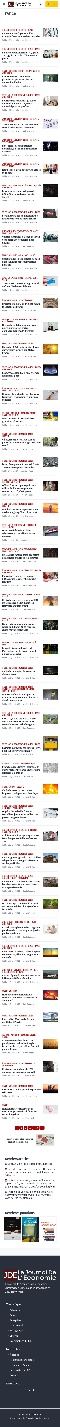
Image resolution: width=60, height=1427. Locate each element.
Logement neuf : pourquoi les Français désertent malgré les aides (21, 35)
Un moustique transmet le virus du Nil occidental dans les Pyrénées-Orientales (20, 906)
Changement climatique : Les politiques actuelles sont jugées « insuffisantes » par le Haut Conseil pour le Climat (20, 1044)
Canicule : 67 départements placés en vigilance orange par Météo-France (20, 350)
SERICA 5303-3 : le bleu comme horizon (30, 1163)
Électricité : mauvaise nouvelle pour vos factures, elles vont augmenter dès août (21, 954)
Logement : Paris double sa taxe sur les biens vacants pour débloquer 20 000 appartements (21, 884)
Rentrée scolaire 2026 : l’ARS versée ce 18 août (21, 171)
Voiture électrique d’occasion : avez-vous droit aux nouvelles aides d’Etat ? (21, 239)
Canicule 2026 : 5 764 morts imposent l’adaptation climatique (20, 792)
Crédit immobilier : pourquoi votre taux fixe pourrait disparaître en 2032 (20, 838)
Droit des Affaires (30, 969)
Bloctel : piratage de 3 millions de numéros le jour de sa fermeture (20, 217)
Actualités (23, 29)
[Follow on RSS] (33, 1390)
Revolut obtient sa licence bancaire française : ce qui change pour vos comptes (20, 397)
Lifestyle (28, 277)
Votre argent (7, 73)
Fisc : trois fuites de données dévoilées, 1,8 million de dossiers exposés (19, 148)
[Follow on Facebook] (25, 1390)
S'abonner (52, 4)
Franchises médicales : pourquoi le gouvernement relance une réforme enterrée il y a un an (21, 769)
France (30, 29)
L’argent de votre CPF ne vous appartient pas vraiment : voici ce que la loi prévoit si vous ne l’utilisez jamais (29, 1195)
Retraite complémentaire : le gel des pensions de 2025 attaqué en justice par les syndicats (21, 930)
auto (4, 231)
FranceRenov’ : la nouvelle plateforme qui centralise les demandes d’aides (17, 79)
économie (5, 388)
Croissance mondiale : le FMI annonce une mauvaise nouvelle (19, 1070)
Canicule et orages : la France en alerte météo (19, 673)
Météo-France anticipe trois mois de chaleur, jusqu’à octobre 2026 (20, 511)
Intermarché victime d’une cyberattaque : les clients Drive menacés (18, 533)
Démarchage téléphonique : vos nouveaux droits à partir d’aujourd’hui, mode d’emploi (19, 328)
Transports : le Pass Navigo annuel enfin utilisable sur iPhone (20, 285)
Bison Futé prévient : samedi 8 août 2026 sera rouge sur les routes (20, 466)
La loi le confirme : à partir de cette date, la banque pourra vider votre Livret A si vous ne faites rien (30, 1172)
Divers (27, 594)
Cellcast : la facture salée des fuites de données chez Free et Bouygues (20, 556)
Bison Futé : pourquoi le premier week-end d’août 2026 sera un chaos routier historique (19, 627)
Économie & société (9, 29)
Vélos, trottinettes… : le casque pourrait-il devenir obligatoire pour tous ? (21, 442)
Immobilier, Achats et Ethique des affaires (18, 688)
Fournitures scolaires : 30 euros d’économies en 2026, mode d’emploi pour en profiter (19, 103)
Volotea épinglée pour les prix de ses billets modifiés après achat (21, 977)
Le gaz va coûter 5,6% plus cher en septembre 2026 (20, 374)
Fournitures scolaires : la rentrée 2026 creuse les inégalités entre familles (19, 579)
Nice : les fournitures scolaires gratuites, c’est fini (18, 420)
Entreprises (6, 319)
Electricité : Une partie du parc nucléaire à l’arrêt (18, 1021)
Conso (30, 48)
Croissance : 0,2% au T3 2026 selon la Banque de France (21, 305)
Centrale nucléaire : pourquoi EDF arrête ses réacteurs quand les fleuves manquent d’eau (20, 603)
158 (36, 1127)
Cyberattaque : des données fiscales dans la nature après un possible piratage (21, 261)
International (7, 1065)
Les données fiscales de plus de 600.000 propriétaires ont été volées (18, 194)
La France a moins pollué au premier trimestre (21, 1091)
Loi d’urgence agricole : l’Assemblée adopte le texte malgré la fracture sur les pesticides (21, 860)
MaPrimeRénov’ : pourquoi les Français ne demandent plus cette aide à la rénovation (20, 697)
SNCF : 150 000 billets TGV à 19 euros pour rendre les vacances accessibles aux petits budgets (19, 721)
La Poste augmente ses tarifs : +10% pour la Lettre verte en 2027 (21, 749)
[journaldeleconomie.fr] (19, 4)
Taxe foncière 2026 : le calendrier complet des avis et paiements (20, 126)
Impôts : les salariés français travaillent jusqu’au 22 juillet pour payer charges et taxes (20, 814)
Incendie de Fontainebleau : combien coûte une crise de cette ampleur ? (19, 997)
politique (5, 413)
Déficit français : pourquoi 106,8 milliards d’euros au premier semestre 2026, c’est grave (19, 488)
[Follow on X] (29, 1390)
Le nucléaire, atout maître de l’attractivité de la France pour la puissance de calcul (19, 651)
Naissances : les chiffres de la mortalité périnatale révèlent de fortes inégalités (19, 1111)
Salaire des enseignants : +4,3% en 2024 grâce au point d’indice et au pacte (20, 55)
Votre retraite (7, 921)
